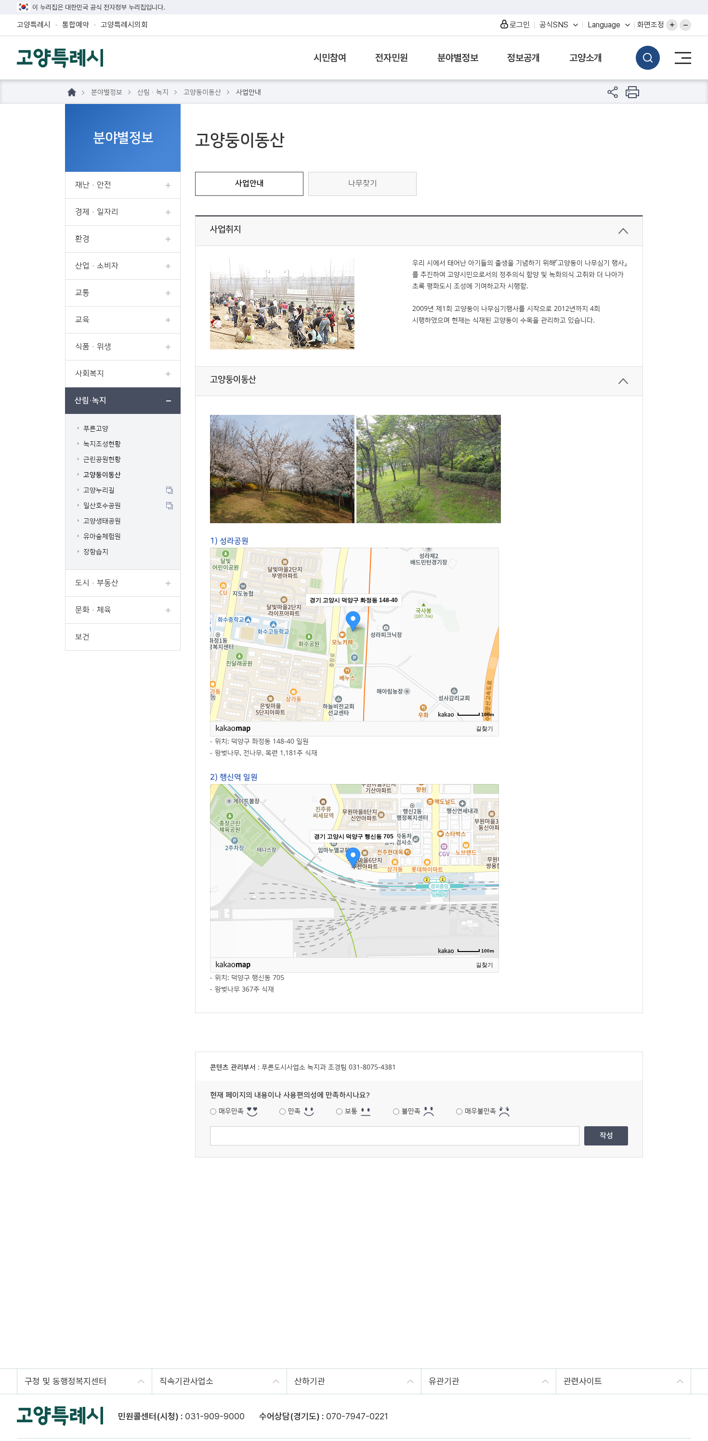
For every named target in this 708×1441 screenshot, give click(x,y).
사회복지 (89, 373)
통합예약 (75, 24)
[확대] (487, 617)
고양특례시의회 (124, 24)
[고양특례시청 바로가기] (60, 57)
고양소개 (585, 58)
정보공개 (523, 58)
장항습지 (95, 552)
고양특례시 (34, 24)
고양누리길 (99, 490)
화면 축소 (685, 25)
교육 (82, 319)
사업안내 (249, 183)
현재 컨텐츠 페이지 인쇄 (632, 92)
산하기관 (309, 1381)
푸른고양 (95, 429)
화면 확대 (672, 25)
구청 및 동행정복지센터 (65, 1381)
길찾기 (484, 728)
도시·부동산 (96, 583)
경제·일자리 (96, 211)
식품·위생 (93, 346)
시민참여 (330, 58)
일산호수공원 (102, 506)
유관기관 (444, 1381)
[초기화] (487, 651)
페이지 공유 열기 (612, 92)
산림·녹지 (90, 400)
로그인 (520, 24)
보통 (351, 1111)
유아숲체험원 (102, 536)
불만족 (411, 1111)
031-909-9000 (215, 1416)
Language (604, 24)
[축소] (487, 633)
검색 (648, 58)
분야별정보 (457, 58)
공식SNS (553, 24)
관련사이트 (583, 1381)
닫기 (623, 231)
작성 (606, 1136)
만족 (294, 1111)
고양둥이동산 (102, 475)
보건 (82, 636)
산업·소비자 (96, 265)
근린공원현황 (102, 459)
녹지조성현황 (102, 444)
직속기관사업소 (186, 1381)
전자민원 (391, 58)
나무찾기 (362, 183)
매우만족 (231, 1111)
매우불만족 (480, 1111)
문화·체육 (93, 609)
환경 (82, 238)
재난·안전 (93, 184)
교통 (82, 292)
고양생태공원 (102, 521)
